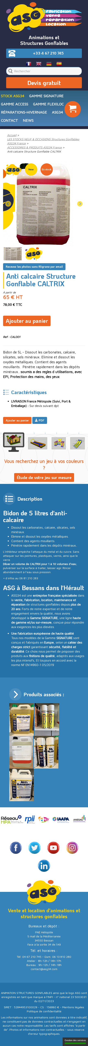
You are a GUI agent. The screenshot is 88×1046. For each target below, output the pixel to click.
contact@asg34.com (44, 969)
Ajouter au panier (27, 320)
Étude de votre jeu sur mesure (44, 477)
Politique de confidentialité (44, 1011)
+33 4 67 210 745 (48, 53)
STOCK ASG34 (12, 96)
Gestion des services (75, 1040)
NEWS (28, 120)
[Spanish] (59, 63)
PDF (41, 420)
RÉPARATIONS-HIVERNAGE (24, 112)
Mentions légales (73, 1007)
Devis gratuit (44, 82)
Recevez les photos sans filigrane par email (34, 266)
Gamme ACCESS (14, 104)
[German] (49, 63)
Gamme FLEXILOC (48, 104)
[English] (39, 63)
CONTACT (9, 120)
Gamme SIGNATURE (46, 96)
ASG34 (57, 112)
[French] (29, 63)
